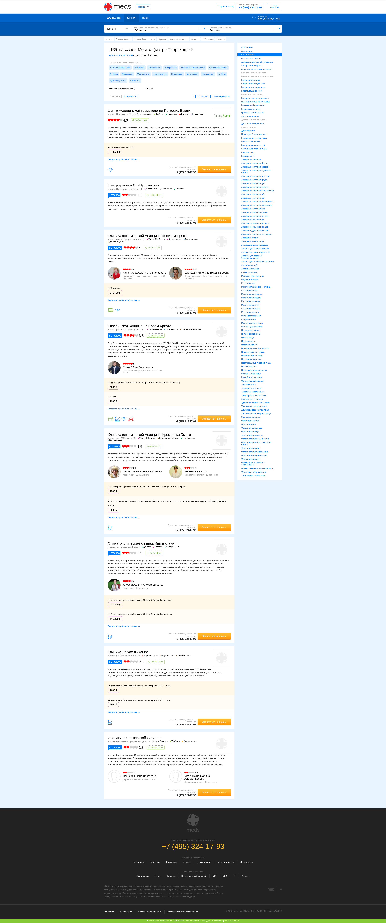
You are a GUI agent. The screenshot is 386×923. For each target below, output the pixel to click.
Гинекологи (138, 862)
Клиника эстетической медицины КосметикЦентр (147, 236)
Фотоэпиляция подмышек (254, 455)
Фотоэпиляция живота (252, 435)
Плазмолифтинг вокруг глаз (255, 348)
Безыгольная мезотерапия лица (257, 76)
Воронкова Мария (195, 471)
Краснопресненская (218, 67)
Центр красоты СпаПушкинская (133, 185)
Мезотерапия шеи (250, 312)
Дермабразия (248, 130)
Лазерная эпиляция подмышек (256, 205)
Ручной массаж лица (251, 377)
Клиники (131, 17)
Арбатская (139, 67)
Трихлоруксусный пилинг (253, 395)
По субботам (202, 96)
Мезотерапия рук (249, 305)
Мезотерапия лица (250, 301)
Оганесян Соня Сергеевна (140, 776)
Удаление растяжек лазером (255, 402)
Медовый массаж (249, 279)
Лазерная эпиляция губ (252, 183)
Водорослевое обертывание (255, 98)
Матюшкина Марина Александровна (197, 777)
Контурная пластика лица (254, 148)
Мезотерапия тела (250, 308)
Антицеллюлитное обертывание (257, 62)
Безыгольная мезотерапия (254, 72)
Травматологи (203, 862)
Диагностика (114, 17)
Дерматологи (246, 862)
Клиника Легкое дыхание (128, 652)
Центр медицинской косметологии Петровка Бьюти (149, 110)
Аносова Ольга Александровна (143, 584)
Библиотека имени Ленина (193, 67)
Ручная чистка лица (251, 373)
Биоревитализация (250, 80)
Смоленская (192, 74)
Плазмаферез (248, 341)
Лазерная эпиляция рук (253, 208)
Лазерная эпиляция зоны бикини (257, 190)
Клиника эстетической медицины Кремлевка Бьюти (149, 435)
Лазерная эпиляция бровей (255, 167)
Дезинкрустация (249, 127)
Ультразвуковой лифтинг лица (256, 413)
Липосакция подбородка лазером (257, 261)
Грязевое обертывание (252, 112)
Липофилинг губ (249, 265)
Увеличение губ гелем (252, 399)
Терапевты (171, 862)
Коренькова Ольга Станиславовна (144, 272)
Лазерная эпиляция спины (254, 212)
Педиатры (155, 862)
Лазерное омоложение (252, 219)
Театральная (208, 74)
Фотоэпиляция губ (250, 431)
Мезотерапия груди (251, 297)
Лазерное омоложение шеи (255, 227)
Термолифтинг (248, 384)
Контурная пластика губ (253, 145)
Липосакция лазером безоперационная (251, 256)
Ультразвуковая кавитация (254, 406)
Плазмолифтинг (249, 344)
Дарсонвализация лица (252, 123)
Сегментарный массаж (252, 381)
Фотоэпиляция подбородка (254, 451)
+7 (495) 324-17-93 (250, 6)
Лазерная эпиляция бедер (254, 163)
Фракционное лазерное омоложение (253, 463)
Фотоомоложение (250, 420)
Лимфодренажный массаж (254, 245)
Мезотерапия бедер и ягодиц (255, 287)
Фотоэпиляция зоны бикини (255, 439)
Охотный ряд (143, 74)
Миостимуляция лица (252, 323)
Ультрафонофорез (250, 417)
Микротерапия (248, 319)
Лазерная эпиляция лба (253, 194)
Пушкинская (176, 74)
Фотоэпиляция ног (250, 448)
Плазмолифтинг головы (253, 352)
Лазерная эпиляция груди (254, 180)
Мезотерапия (248, 283)
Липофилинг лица (250, 268)
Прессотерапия (249, 366)
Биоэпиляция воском (251, 91)
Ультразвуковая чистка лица (255, 410)
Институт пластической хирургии (134, 738)
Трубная (222, 74)
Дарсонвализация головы (253, 120)
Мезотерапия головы (251, 294)
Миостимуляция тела (251, 326)
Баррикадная (154, 67)
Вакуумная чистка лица (252, 94)
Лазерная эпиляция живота (254, 187)
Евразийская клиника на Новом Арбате (139, 326)
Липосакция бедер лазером (255, 248)
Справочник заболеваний (193, 876)
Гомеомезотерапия (250, 109)
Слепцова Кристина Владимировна (206, 272)
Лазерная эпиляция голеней (255, 176)
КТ (234, 876)
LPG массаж (247, 54)
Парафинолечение (250, 330)
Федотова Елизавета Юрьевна (142, 471)
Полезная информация (149, 911)
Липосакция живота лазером (255, 252)
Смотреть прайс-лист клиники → (124, 159)
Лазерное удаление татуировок (256, 234)
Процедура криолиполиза (254, 370)
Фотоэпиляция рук (250, 459)
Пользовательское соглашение (182, 911)
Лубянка (114, 74)
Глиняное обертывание (252, 105)
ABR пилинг (247, 47)
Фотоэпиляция (248, 424)
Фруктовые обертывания (253, 472)
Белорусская (171, 67)
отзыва (114, 195)
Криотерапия (247, 156)
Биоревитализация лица (253, 87)
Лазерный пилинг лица (252, 241)
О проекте (109, 911)
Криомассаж (247, 152)
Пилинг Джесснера (250, 334)
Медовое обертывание (252, 276)
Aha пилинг (246, 51)
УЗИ (225, 876)
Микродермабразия (251, 316)
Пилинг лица (247, 337)
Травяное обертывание (252, 391)
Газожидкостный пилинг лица (255, 101)
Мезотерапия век (249, 290)
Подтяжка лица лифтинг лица (256, 363)
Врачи (145, 17)
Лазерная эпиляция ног (253, 198)
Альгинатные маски (251, 58)
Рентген (245, 876)
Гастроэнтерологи (225, 862)
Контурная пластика (251, 141)
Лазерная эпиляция (251, 159)
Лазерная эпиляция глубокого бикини (256, 171)
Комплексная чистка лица (254, 138)
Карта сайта (126, 911)
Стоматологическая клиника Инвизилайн (141, 543)
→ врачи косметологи (121, 55)
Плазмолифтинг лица (252, 355)
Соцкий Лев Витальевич (138, 367)
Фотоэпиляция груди (251, 428)
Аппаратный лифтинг (251, 65)
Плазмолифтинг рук (251, 359)
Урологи (187, 862)
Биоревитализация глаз (253, 83)
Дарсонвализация (250, 116)
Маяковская (127, 74)
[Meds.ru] (193, 823)
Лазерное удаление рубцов (254, 230)
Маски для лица (249, 272)
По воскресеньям (222, 96)
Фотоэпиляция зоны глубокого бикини (256, 443)
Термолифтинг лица (251, 388)
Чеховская (135, 80)
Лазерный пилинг (249, 237)
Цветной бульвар (118, 80)
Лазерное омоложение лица (255, 223)
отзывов (115, 247)
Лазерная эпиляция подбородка (257, 201)
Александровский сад (120, 67)
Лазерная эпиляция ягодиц (254, 216)
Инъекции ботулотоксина (253, 134)
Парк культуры (160, 74)
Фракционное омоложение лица (257, 468)
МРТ (214, 876)
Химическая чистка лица (253, 475)
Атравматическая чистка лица (256, 69)
